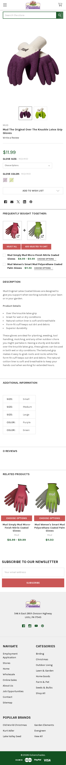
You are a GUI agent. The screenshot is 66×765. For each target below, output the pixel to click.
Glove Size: (15, 158)
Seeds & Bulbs (44, 687)
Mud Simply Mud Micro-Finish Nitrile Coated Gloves (17, 527)
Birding (40, 653)
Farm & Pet (42, 681)
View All (38, 736)
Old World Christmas (15, 725)
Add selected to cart (36, 246)
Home (6, 668)
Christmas (42, 659)
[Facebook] (5, 202)
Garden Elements (44, 725)
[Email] (12, 202)
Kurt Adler (8, 730)
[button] (33, 190)
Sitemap (7, 702)
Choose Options (45, 259)
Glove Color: (17, 173)
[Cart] (61, 5)
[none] (33, 63)
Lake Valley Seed (12, 736)
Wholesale (9, 674)
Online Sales (10, 680)
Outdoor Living (44, 665)
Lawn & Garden (45, 670)
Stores (6, 663)
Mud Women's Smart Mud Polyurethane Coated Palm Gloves (49, 527)
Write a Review (11, 137)
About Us (8, 685)
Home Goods (43, 676)
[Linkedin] (24, 202)
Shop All (40, 693)
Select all (12, 246)
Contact (7, 696)
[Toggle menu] (5, 5)
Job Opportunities (13, 691)
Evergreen (40, 730)
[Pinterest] (31, 202)
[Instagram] (30, 626)
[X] (18, 202)
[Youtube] (36, 626)
